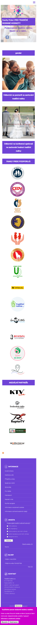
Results (7, 547)
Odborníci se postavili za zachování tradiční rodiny (18, 97)
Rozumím (5, 622)
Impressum (8, 495)
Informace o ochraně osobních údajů (16, 511)
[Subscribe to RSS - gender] (3, 452)
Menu (34, 2)
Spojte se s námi (10, 483)
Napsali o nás (9, 499)
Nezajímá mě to (13, 536)
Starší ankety (26, 544)
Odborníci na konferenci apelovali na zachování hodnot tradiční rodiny (18, 147)
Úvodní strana (9, 471)
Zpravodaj (8, 487)
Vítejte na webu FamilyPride (13, 563)
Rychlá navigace (10, 503)
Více (29, 567)
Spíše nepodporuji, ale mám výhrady (19, 534)
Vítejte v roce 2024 (10, 559)
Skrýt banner (14, 622)
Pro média (8, 491)
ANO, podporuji (13, 526)
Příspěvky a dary (10, 479)
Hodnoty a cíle (9, 475)
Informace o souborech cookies (10, 618)
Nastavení (18, 606)
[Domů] (18, 11)
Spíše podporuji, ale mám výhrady (18, 531)
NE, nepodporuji (13, 528)
